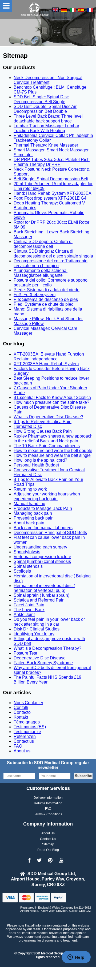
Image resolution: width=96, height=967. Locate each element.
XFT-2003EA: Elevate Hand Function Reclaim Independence (49, 356)
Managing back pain (33, 513)
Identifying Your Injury (34, 634)
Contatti (21, 707)
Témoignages (27, 722)
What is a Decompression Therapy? (47, 648)
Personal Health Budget (36, 465)
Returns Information (48, 803)
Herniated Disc (28, 426)
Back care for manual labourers (43, 527)
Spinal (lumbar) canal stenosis (42, 561)
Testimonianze (27, 731)
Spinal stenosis (28, 566)
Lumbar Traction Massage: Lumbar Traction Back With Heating (46, 128)
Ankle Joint (24, 614)
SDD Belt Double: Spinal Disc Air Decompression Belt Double (45, 109)
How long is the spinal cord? (40, 460)
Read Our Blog (48, 850)
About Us (48, 833)
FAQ (18, 746)
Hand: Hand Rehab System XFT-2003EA (52, 193)
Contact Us (48, 839)
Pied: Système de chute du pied (44, 304)
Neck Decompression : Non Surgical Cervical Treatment (48, 80)
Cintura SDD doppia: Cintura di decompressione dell (43, 244)
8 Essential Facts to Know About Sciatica (52, 397)
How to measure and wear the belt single (52, 455)
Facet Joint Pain (29, 605)
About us (22, 751)
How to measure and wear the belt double (53, 450)
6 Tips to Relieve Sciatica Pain (42, 421)
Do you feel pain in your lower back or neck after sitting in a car (49, 621)
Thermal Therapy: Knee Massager (46, 145)
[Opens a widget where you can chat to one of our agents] (76, 957)
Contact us (24, 741)
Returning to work (30, 489)
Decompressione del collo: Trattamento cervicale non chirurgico (50, 263)
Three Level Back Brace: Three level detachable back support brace (48, 118)
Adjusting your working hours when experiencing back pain (47, 496)
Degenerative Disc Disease (40, 658)
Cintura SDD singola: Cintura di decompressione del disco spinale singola (53, 253)
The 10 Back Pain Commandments (47, 445)
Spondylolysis (27, 552)
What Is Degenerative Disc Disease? (48, 417)
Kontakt (21, 717)
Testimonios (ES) (30, 727)
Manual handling (29, 503)
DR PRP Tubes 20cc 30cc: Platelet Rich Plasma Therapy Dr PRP (52, 162)
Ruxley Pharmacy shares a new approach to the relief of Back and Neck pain (53, 438)
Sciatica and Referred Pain (39, 600)
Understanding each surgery (40, 547)
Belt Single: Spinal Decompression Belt (51, 179)
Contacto (22, 712)
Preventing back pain (34, 518)
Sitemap (48, 844)
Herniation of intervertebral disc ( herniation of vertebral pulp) (44, 588)
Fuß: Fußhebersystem (34, 294)
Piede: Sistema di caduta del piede (46, 290)
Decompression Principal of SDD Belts (50, 532)
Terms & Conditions (48, 814)
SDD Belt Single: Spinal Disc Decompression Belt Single (41, 99)
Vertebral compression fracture (42, 556)
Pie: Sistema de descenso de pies (46, 299)
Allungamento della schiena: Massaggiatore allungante (40, 273)
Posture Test (25, 653)
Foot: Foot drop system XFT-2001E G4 (50, 198)
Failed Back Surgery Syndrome (43, 662)
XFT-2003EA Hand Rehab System (46, 363)
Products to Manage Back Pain (43, 508)
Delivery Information (48, 798)
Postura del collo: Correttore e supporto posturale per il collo (50, 282)
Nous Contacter (28, 702)
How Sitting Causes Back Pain (43, 431)
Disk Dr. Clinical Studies (36, 629)
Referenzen (25, 736)
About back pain (29, 523)
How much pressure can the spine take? (51, 402)
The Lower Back (29, 609)
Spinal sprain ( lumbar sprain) (41, 595)
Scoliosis (22, 571)
